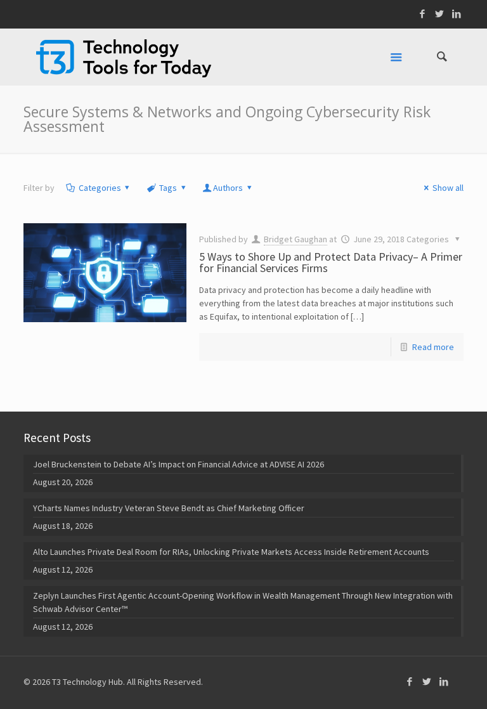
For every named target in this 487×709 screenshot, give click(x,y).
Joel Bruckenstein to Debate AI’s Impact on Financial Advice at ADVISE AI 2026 (178, 464)
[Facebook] (422, 14)
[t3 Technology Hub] (123, 57)
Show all (448, 187)
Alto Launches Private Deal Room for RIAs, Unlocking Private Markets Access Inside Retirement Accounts (231, 551)
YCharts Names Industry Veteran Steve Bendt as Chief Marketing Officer (168, 508)
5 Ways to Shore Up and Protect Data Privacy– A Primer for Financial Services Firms (330, 262)
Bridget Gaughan (295, 239)
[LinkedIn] (457, 14)
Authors (228, 187)
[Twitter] (439, 14)
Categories (100, 187)
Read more (433, 347)
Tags (168, 187)
